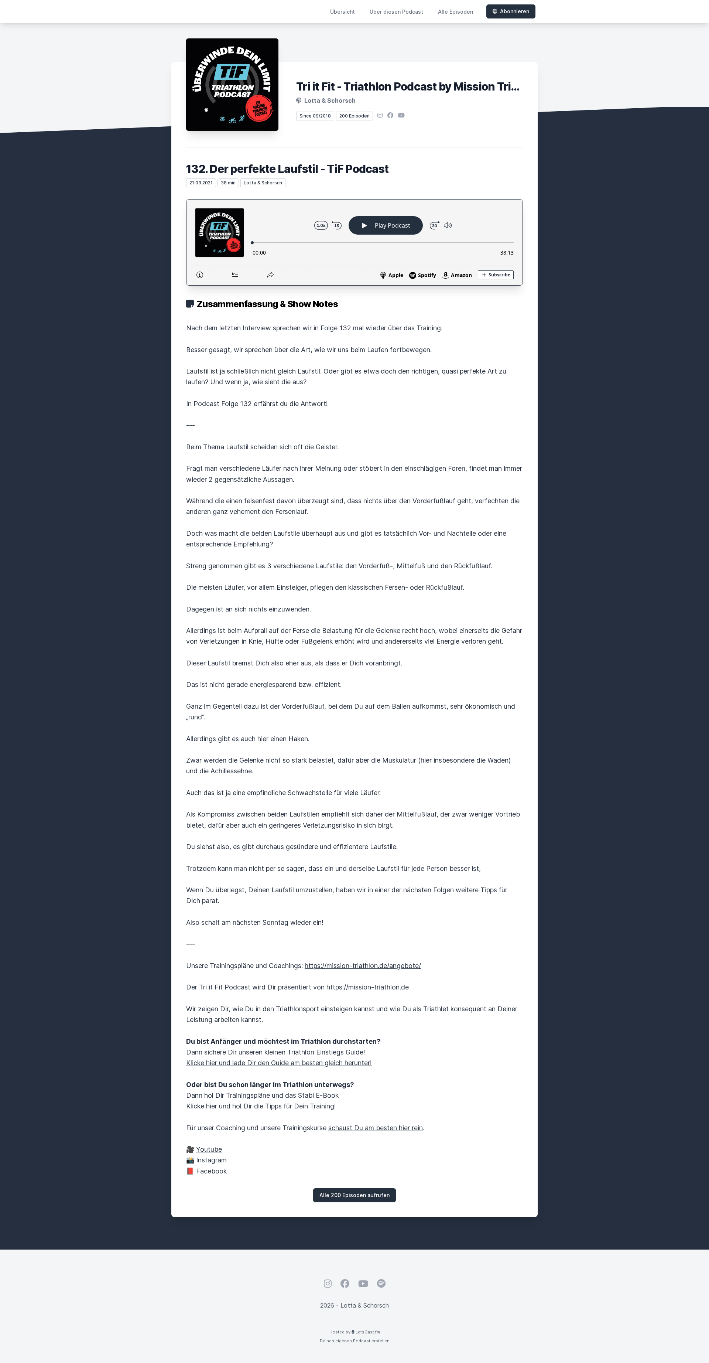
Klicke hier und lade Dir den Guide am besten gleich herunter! (279, 1063)
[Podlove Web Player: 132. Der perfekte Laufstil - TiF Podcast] (354, 242)
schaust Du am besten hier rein (375, 1128)
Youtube (209, 1149)
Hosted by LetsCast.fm (354, 1332)
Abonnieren (514, 11)
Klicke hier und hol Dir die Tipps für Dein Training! (261, 1106)
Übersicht (342, 11)
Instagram (211, 1160)
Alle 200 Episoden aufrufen (354, 1195)
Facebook (211, 1171)
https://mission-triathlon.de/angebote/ (363, 966)
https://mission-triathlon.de (367, 987)
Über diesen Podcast (396, 11)
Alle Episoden (455, 11)
